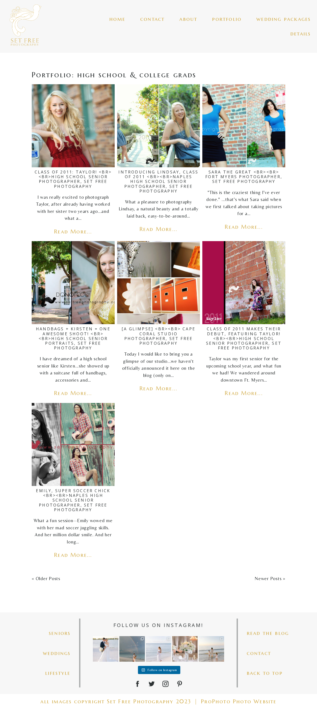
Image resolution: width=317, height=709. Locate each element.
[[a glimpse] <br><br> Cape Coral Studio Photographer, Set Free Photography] (158, 282)
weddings (57, 653)
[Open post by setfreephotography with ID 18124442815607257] (211, 649)
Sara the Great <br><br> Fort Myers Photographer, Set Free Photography (243, 176)
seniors (59, 633)
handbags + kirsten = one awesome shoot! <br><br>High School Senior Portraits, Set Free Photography (73, 338)
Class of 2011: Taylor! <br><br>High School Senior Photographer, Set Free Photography (73, 179)
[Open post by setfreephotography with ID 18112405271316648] (132, 649)
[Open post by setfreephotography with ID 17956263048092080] (185, 649)
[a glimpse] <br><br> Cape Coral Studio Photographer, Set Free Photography (158, 336)
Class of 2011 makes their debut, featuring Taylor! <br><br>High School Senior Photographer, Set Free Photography (244, 338)
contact (152, 19)
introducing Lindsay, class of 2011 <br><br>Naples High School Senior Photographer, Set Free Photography (158, 181)
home (117, 19)
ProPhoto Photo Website (238, 701)
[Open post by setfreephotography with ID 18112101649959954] (105, 649)
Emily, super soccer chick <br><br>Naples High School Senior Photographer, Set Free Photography (73, 500)
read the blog (268, 633)
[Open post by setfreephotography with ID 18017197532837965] (158, 649)
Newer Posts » (270, 578)
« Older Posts (46, 578)
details (300, 33)
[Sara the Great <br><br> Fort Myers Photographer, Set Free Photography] (243, 125)
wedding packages (283, 19)
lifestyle (58, 673)
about (188, 19)
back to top (265, 673)
